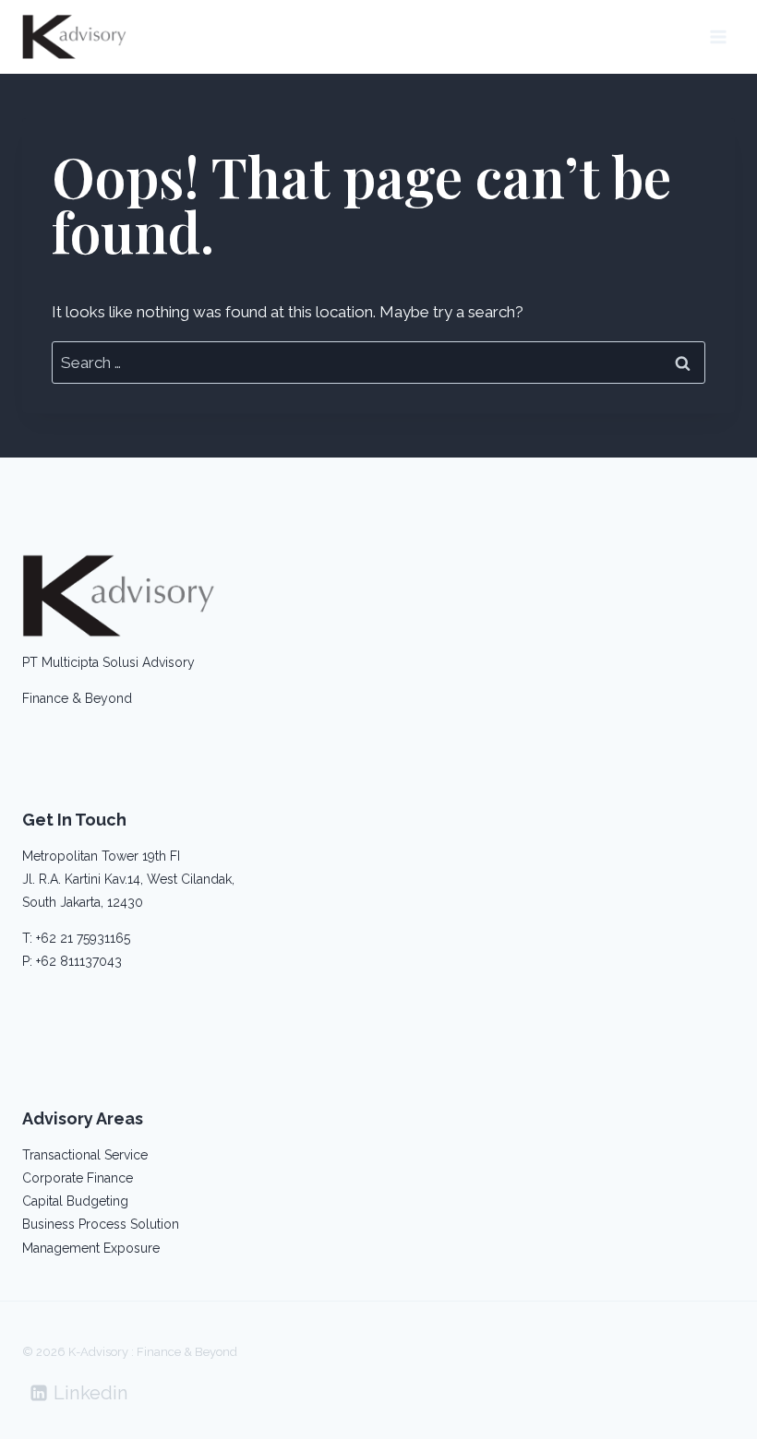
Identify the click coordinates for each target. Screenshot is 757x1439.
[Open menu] (718, 36)
